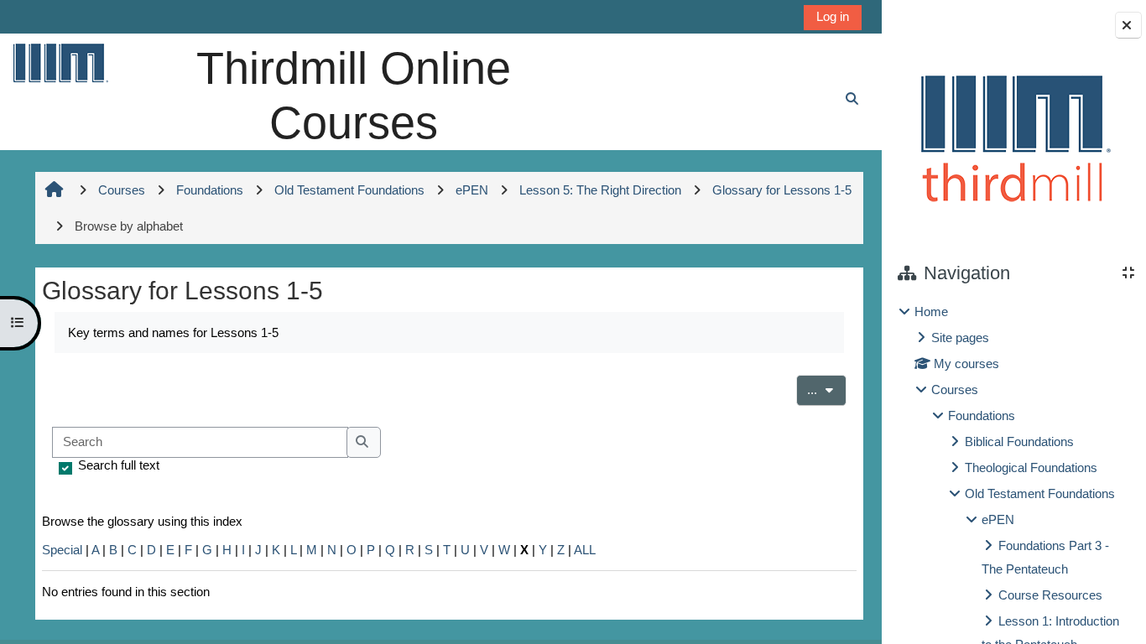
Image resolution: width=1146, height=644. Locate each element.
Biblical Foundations (1019, 441)
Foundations (981, 415)
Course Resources (1050, 595)
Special (62, 550)
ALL (585, 550)
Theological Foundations (1031, 467)
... (826, 389)
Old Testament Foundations (1040, 493)
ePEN (998, 519)
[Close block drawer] (1128, 25)
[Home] (59, 62)
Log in (832, 16)
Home (931, 311)
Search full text (118, 465)
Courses (954, 389)
